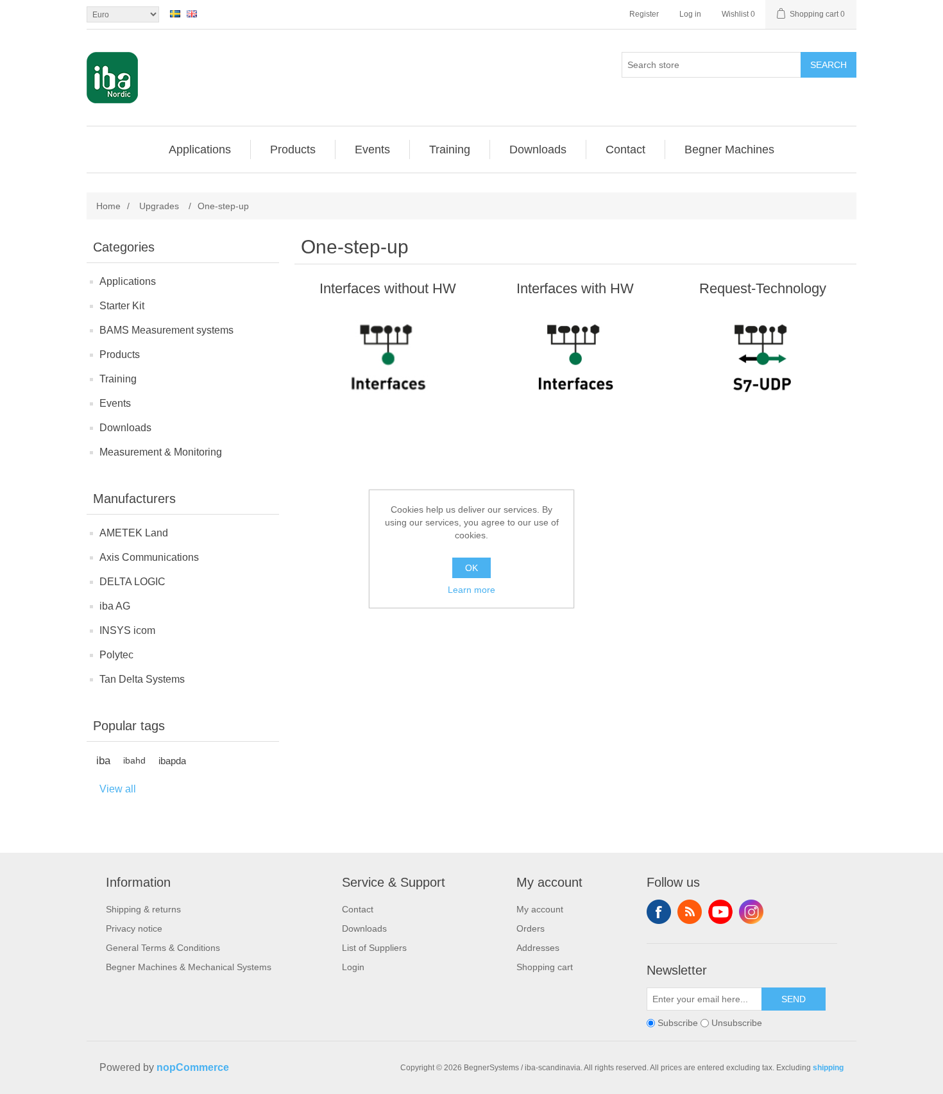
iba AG (114, 606)
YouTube (720, 912)
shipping (828, 1067)
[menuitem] (200, 149)
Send (793, 999)
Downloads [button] (537, 149)
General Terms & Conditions (163, 948)
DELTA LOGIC (132, 581)
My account (539, 909)
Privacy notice (134, 928)
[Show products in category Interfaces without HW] (388, 366)
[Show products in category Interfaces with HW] (575, 366)
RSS (689, 912)
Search (828, 65)
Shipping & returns (143, 909)
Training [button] (449, 149)
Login (353, 967)
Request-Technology (762, 288)
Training (118, 378)
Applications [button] (200, 149)
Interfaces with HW (575, 288)
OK (471, 568)
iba (103, 761)
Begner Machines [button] (729, 149)
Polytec (116, 654)
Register (644, 14)
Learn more (471, 590)
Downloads (125, 427)
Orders (530, 928)
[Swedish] (175, 13)
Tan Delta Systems (142, 679)
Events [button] (372, 149)
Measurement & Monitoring (160, 452)
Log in (690, 14)
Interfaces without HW (387, 288)
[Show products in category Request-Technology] (762, 366)
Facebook (659, 912)
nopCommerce (193, 1067)
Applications (127, 281)
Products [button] (293, 149)
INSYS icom (127, 630)
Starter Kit (121, 305)
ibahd (134, 760)
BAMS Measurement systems (166, 330)
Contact (357, 909)
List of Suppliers (374, 948)
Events (115, 403)
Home (108, 206)
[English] (192, 13)
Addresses (537, 948)
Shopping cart (544, 967)
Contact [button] (625, 149)
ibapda (172, 760)
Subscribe (678, 1023)
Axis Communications (149, 557)
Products (119, 354)
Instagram (751, 912)
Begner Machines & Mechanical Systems (188, 967)
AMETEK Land (133, 532)
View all (117, 788)
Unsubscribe (736, 1023)
